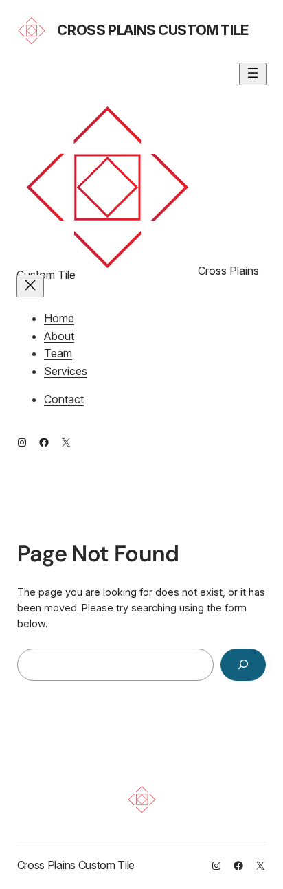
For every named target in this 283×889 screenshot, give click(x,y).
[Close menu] (30, 286)
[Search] (243, 665)
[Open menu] (253, 74)
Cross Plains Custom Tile (152, 30)
